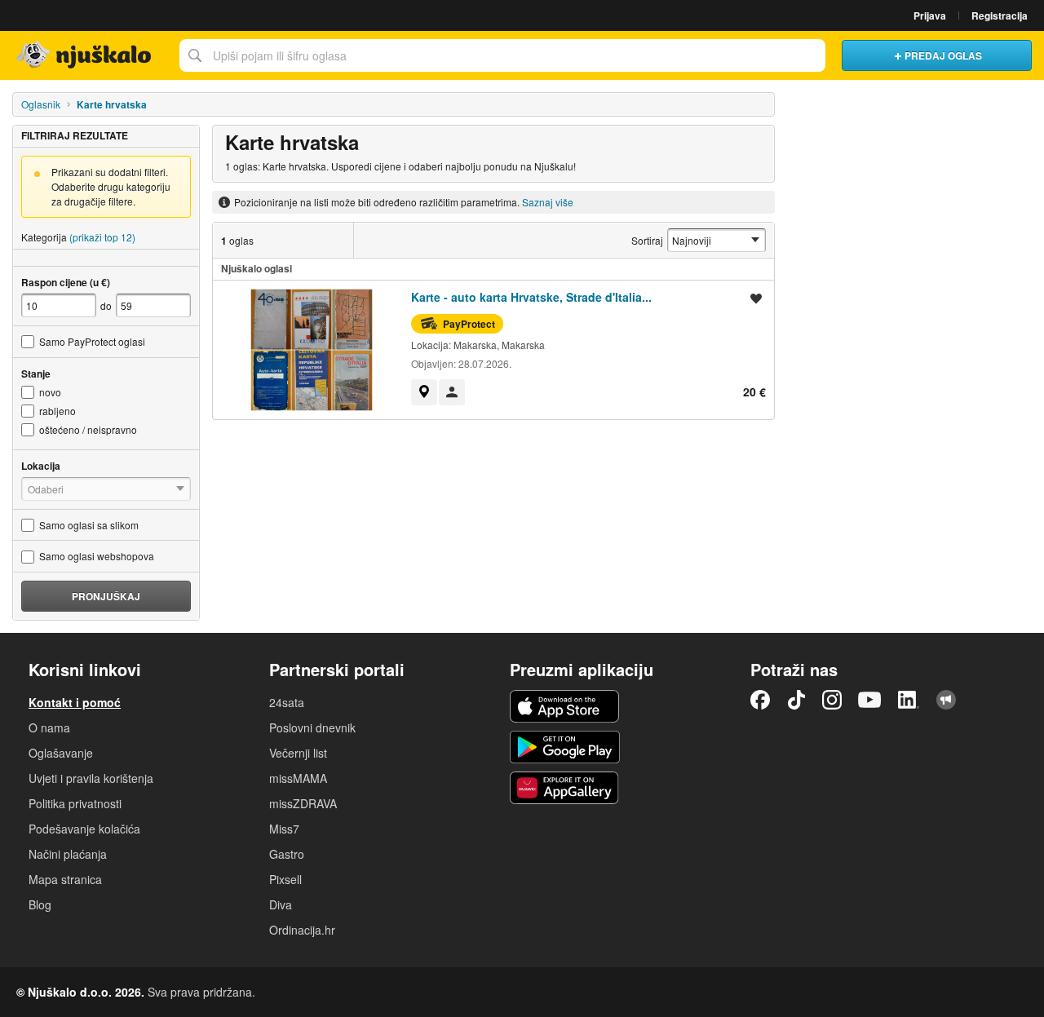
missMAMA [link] (298, 778)
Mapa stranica (65, 879)
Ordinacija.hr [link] (302, 930)
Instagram (832, 700)
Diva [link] (280, 904)
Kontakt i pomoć (75, 702)
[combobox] (502, 55)
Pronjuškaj (106, 596)
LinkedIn (908, 700)
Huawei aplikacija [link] (565, 788)
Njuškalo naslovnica (85, 55)
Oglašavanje (61, 753)
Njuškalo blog (946, 700)
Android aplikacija (565, 747)
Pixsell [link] (285, 879)
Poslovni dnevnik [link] (312, 727)
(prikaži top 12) (102, 237)
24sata (286, 702)
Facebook (760, 700)
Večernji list (298, 753)
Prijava (930, 15)
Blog (40, 904)
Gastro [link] (286, 854)
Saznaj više (547, 202)
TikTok (796, 700)
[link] (424, 392)
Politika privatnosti (75, 803)
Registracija (999, 15)
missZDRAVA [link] (303, 803)
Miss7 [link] (284, 828)
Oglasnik (40, 104)
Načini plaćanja (68, 854)
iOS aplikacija (565, 706)
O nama (49, 727)
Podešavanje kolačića (84, 828)
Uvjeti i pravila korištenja (91, 778)
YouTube (869, 700)
